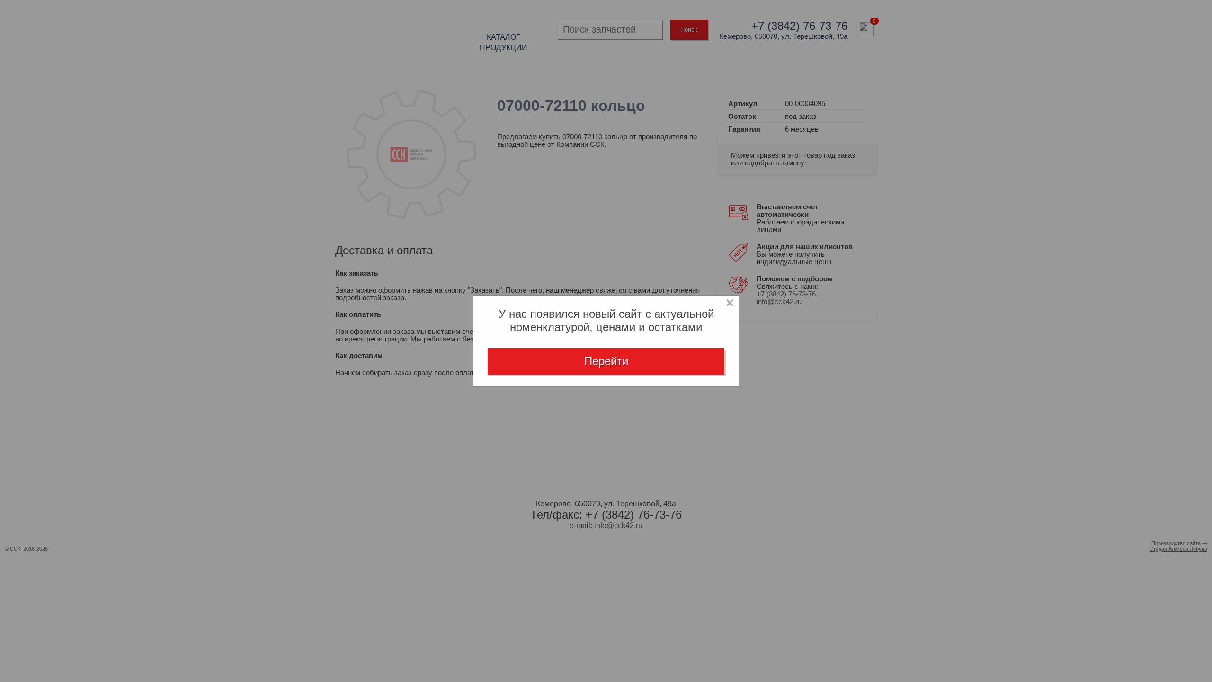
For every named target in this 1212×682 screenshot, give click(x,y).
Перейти (606, 361)
